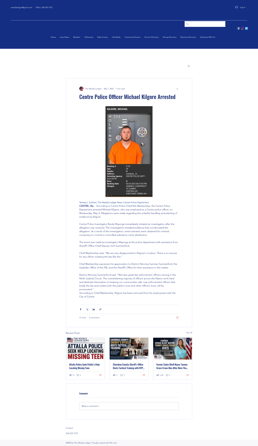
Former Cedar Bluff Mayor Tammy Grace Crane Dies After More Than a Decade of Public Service (172, 366)
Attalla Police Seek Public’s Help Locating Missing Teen (84, 366)
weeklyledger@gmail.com (21, 7)
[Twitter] (246, 28)
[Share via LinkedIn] (93, 309)
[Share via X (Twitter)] (87, 309)
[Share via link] (100, 309)
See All (189, 332)
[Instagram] (242, 28)
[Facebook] (238, 28)
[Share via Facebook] (80, 309)
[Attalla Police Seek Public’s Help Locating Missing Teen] (85, 348)
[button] (188, 66)
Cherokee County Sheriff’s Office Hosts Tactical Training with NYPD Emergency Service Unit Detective (128, 366)
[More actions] (177, 88)
